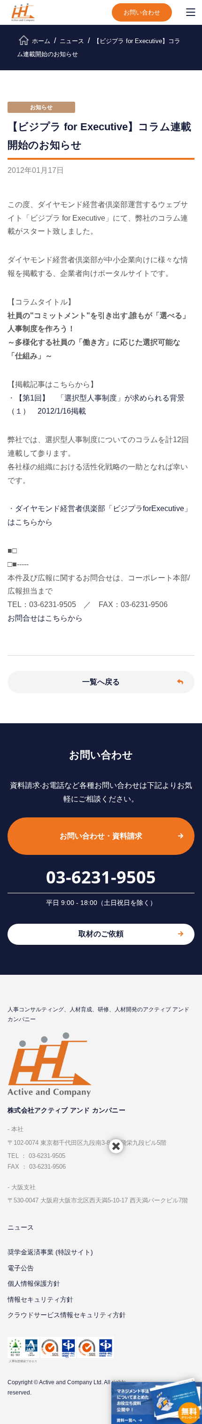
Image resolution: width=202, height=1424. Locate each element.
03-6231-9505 (101, 877)
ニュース (21, 1227)
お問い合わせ (142, 12)
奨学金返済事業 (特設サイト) (50, 1252)
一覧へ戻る (101, 682)
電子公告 (21, 1268)
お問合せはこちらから (45, 618)
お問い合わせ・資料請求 (101, 836)
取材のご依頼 (101, 934)
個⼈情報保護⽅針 (34, 1283)
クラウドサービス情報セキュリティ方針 (67, 1315)
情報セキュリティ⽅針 (40, 1299)
